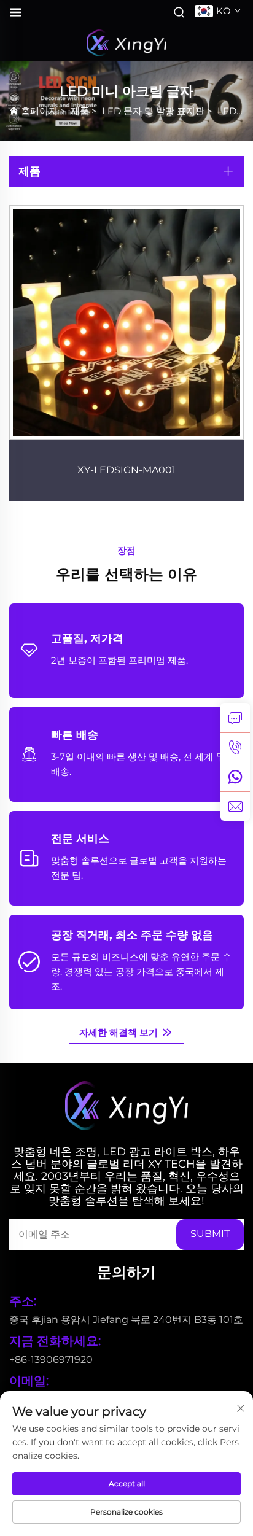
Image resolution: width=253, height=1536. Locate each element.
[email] (235, 806)
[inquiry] (235, 717)
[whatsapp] (235, 776)
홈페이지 (39, 111)
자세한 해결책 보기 (119, 1032)
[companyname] (126, 42)
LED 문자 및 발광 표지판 (153, 111)
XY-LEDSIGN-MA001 (126, 470)
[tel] (235, 747)
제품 (80, 111)
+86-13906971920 (51, 1359)
